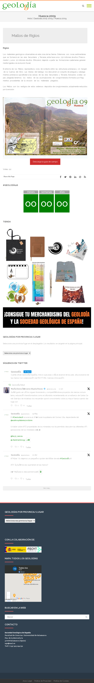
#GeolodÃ (64, 459)
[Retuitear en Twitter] (10, 385)
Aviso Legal (27, 681)
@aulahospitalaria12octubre (21, 420)
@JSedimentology (18, 440)
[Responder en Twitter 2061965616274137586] (12, 406)
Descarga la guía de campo (45, 161)
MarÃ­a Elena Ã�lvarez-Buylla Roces (27, 389)
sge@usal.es (10, 643)
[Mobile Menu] (89, 5)
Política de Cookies (61, 681)
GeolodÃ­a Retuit (18, 385)
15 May (35, 414)
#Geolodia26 (18, 417)
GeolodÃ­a (15, 414)
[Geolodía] (19, 5)
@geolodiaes (25, 414)
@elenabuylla (51, 389)
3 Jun (61, 389)
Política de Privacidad (42, 681)
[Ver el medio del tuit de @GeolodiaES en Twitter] (40, 472)
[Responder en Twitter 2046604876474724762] (12, 479)
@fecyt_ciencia (17, 436)
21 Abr (34, 455)
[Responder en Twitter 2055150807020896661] (12, 447)
